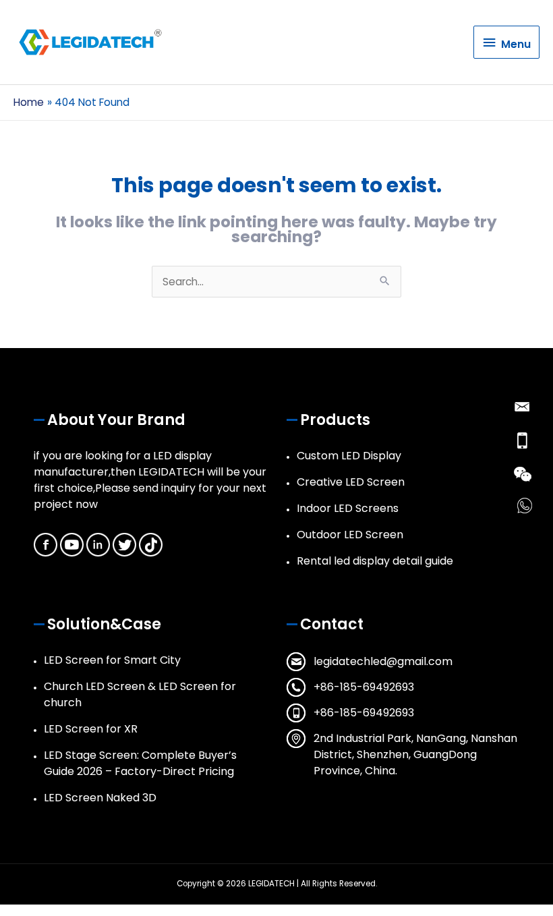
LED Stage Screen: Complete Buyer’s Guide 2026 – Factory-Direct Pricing (140, 763)
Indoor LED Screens (348, 508)
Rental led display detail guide (375, 561)
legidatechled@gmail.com (383, 661)
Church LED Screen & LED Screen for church (140, 694)
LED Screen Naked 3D (100, 797)
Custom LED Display (349, 455)
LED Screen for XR (91, 729)
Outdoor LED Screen (350, 534)
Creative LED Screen (351, 482)
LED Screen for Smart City (112, 660)
